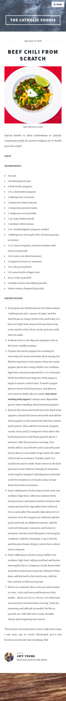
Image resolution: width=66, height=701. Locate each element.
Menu (59, 4)
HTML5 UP (38, 687)
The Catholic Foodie (33, 20)
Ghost (41, 691)
